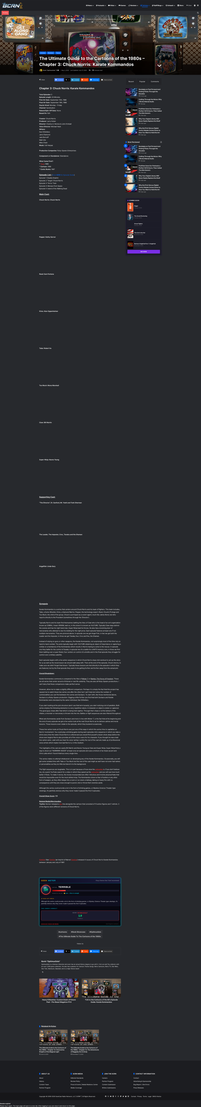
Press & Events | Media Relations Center (84, 1084)
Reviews (133, 5)
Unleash (170, 5)
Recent (131, 82)
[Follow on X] (56, 70)
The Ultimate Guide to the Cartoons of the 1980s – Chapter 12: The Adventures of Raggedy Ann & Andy (85, 1050)
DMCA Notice (156, 1096)
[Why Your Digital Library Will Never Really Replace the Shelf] (131, 122)
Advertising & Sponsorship (142, 1081)
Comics (42, 860)
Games (123, 5)
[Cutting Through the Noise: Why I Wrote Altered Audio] (131, 102)
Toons (58, 53)
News (90, 5)
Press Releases (138, 1088)
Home (43, 19)
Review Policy (75, 1081)
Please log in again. (6, 1106)
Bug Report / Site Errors (141, 1084)
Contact (136, 1078)
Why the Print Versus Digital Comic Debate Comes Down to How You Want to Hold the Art (149, 130)
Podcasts (100, 5)
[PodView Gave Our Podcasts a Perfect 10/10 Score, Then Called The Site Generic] (131, 112)
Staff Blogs (158, 5)
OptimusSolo (82, 913)
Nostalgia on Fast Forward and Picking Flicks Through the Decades (149, 91)
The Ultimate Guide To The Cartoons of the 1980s (80, 936)
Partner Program (44, 1088)
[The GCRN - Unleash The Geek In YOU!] (12, 5)
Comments (155, 82)
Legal (149, 1096)
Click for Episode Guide (63, 175)
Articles (145, 5)
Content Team (44, 1084)
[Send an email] (58, 70)
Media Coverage (76, 1088)
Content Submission (109, 1084)
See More (143, 251)
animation (99, 769)
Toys (42, 164)
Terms (145, 1096)
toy (61, 804)
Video (112, 5)
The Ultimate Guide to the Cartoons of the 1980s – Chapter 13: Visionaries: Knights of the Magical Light (52, 1050)
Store (181, 5)
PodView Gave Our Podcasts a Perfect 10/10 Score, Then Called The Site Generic (150, 111)
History (41, 1081)
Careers (104, 1078)
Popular (142, 82)
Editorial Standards (77, 1078)
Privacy (139, 1096)
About (41, 1078)
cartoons (63, 932)
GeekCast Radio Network (50, 924)
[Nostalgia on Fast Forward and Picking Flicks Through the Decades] (131, 92)
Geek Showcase (78, 932)
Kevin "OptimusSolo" (49, 70)
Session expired (5, 1103)
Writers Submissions (109, 1088)
